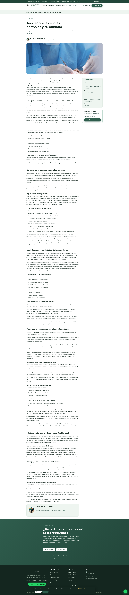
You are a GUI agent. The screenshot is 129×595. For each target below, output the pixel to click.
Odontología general (55, 580)
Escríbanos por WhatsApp (38, 584)
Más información (82, 588)
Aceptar (45, 591)
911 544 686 (52, 1)
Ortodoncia (51, 5)
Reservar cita (92, 120)
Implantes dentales (54, 577)
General (64, 5)
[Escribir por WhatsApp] (125, 591)
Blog (70, 5)
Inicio (27, 12)
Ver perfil (63, 510)
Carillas (45, 5)
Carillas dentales (54, 572)
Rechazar (38, 591)
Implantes (58, 5)
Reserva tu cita (97, 5)
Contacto (75, 5)
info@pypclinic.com (98, 1)
